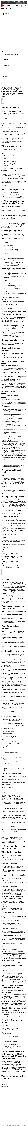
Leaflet (7, 13)
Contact (24, 1125)
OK (24, 2)
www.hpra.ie (4, 799)
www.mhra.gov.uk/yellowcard (15, 790)
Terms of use (10, 1125)
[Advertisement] (14, 36)
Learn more (19, 2)
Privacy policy (17, 1125)
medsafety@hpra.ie (18, 799)
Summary (7, 18)
